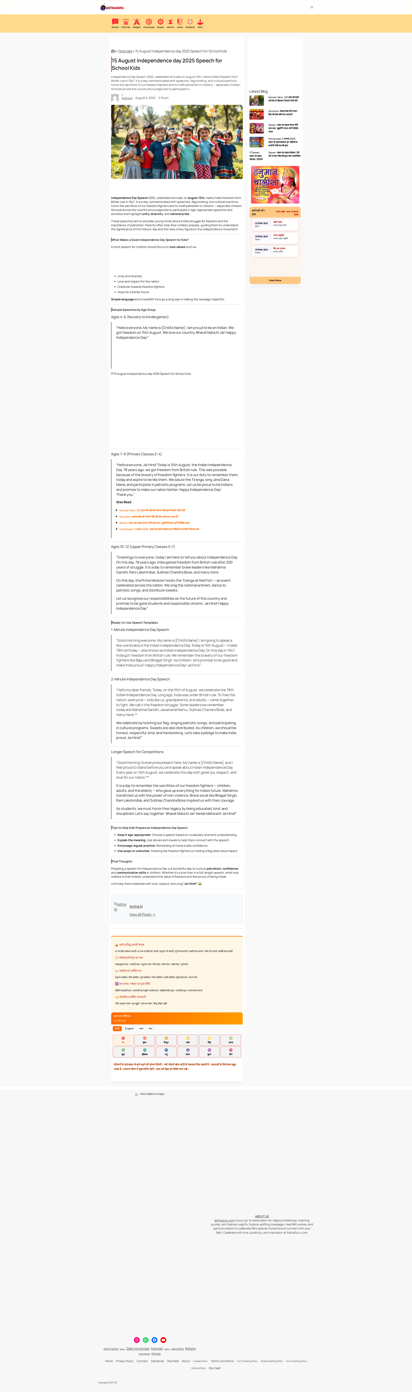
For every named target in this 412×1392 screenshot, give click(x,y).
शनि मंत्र (165, 964)
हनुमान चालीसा (121, 977)
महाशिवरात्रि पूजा (167, 990)
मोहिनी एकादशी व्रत (123, 990)
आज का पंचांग (146, 1003)
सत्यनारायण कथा (195, 990)
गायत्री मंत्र (135, 964)
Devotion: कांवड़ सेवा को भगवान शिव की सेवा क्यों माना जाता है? (282, 112)
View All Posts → (142, 914)
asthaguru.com (224, 1220)
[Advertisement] (177, 261)
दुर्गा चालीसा (145, 977)
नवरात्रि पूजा (181, 990)
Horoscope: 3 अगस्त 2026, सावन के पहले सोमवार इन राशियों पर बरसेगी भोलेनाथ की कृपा (283, 142)
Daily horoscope (138, 1348)
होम (113, 51)
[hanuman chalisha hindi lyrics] (275, 185)
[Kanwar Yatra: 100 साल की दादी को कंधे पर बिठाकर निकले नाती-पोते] (256, 101)
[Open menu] (312, 7)
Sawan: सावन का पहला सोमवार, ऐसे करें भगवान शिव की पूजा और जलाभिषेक (284, 154)
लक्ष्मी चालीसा (169, 977)
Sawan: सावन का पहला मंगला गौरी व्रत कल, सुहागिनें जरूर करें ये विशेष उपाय (283, 128)
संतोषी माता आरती (225, 951)
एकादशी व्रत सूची (140, 990)
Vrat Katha (144, 1353)
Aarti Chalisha (110, 1349)
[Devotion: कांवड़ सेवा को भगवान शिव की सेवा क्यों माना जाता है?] (256, 115)
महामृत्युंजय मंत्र (121, 964)
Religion (190, 1348)
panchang (177, 1349)
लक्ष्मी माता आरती (196, 951)
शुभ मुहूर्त (135, 1003)
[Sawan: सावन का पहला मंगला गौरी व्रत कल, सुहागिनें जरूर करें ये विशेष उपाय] (256, 129)
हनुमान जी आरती (166, 951)
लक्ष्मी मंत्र (175, 964)
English (129, 1028)
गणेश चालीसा (156, 977)
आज (141, 1028)
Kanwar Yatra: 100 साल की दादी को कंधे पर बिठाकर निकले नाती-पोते (283, 99)
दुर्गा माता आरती (181, 951)
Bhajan (122, 1349)
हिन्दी (117, 1028)
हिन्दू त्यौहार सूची (160, 1003)
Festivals (125, 51)
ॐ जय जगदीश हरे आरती (148, 951)
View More (275, 280)
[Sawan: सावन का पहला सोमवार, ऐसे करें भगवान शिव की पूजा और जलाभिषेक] (256, 157)
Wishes (155, 1354)
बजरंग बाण (193, 977)
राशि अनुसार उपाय (122, 1003)
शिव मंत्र (156, 964)
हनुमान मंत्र (146, 964)
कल (150, 1028)
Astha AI (127, 98)
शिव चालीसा (134, 977)
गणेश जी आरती (210, 951)
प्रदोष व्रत (153, 990)
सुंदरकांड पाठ (181, 977)
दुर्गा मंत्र (184, 964)
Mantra (167, 1349)
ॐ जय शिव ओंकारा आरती (125, 951)
